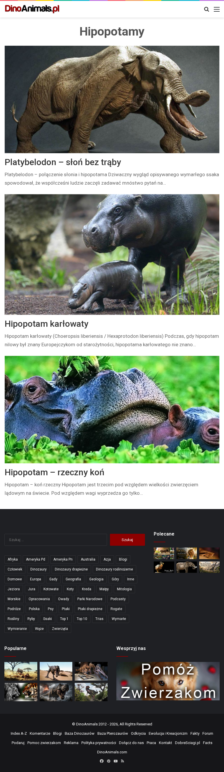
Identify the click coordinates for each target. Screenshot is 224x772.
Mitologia (124, 589)
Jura (31, 589)
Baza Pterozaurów (112, 733)
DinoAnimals (87, 724)
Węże (39, 629)
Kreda (86, 589)
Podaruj (18, 743)
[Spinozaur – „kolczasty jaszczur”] (91, 671)
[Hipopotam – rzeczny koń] (112, 409)
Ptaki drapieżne (90, 609)
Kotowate (51, 589)
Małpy (104, 589)
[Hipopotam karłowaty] (112, 254)
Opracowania (39, 599)
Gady (53, 579)
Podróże (14, 609)
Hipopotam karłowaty (46, 324)
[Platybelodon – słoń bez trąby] (112, 99)
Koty (70, 589)
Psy (51, 609)
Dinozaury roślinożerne (114, 569)
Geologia (96, 579)
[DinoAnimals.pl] (32, 9)
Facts (207, 743)
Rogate (116, 609)
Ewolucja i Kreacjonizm (168, 733)
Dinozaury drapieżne (71, 569)
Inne (130, 579)
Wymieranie (17, 629)
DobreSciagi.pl (187, 743)
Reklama (71, 743)
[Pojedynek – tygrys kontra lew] (20, 692)
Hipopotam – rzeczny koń (54, 472)
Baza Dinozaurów (79, 733)
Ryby (31, 619)
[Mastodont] (186, 567)
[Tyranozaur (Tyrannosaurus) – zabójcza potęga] (56, 692)
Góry (115, 579)
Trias (99, 619)
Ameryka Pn (63, 559)
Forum (207, 733)
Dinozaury (38, 569)
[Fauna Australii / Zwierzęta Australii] (164, 553)
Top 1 (64, 619)
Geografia (73, 579)
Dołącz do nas (131, 743)
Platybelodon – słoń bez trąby (63, 162)
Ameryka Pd (35, 559)
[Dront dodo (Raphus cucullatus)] (164, 567)
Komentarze (40, 733)
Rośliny (13, 619)
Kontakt (165, 743)
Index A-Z (19, 733)
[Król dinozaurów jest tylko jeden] (56, 671)
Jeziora (14, 589)
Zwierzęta (60, 629)
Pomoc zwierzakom (44, 743)
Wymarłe (119, 619)
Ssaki (47, 619)
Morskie (14, 599)
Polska (34, 609)
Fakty (195, 733)
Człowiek (15, 569)
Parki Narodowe (89, 599)
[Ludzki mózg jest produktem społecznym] (186, 553)
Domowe (15, 579)
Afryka (13, 559)
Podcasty (118, 599)
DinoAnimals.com (112, 752)
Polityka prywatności (98, 743)
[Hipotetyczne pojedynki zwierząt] (20, 671)
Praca (151, 743)
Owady (63, 599)
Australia (88, 559)
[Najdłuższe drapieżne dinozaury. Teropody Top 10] (91, 692)
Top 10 (82, 619)
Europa (35, 579)
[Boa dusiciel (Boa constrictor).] (209, 553)
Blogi (123, 559)
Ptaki (66, 609)
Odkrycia (138, 733)
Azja (107, 559)
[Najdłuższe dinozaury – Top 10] (209, 567)
